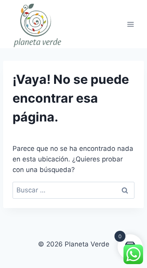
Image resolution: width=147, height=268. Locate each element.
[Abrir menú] (130, 24)
